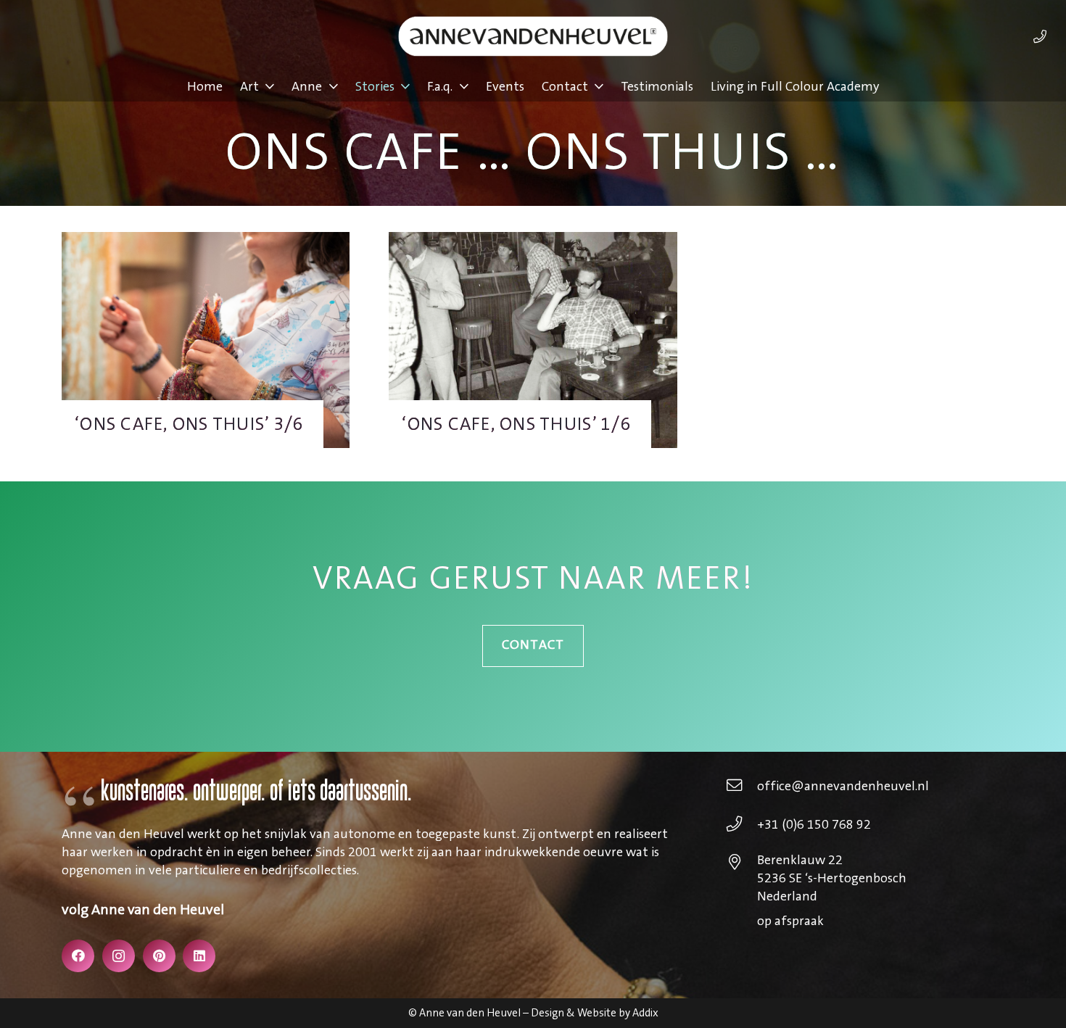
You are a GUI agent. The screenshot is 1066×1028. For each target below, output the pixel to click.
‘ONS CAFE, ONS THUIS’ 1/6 (517, 424)
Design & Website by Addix (594, 1013)
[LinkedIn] (199, 956)
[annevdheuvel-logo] (533, 36)
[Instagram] (118, 956)
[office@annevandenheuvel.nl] (741, 787)
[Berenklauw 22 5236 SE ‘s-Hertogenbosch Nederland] (741, 864)
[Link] (1039, 36)
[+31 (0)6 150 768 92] (741, 825)
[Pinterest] (159, 956)
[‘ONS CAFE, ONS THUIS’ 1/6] (533, 240)
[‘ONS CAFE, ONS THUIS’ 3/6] (206, 240)
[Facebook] (78, 956)
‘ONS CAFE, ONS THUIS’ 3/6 (190, 424)
